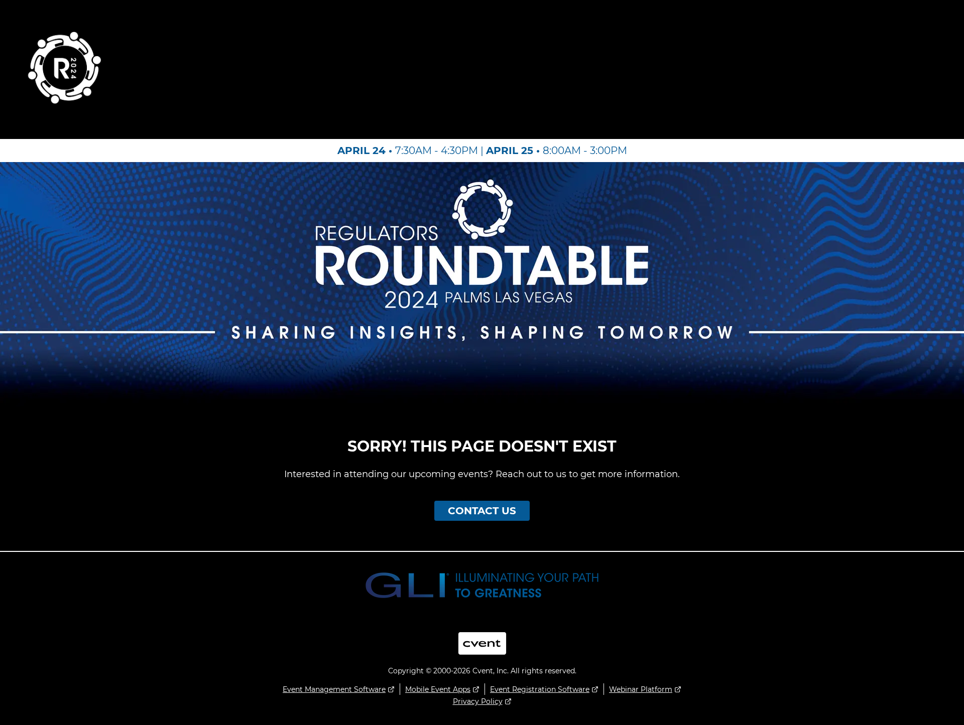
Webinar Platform (640, 689)
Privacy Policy (478, 701)
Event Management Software (334, 689)
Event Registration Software (539, 689)
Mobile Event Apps (437, 689)
